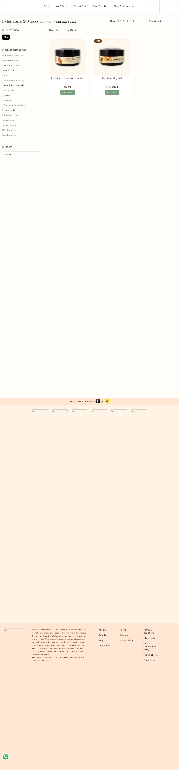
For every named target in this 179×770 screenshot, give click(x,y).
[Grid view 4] (145, 21)
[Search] (165, 6)
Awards (102, 635)
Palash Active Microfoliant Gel (67, 78)
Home (42, 22)
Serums (8, 100)
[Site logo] (19, 6)
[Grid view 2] (136, 21)
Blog (101, 640)
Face (50, 22)
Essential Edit (8, 70)
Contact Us (104, 645)
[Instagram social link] (104, 668)
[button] (67, 92)
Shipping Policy (150, 655)
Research (124, 635)
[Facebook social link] (100, 668)
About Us (103, 629)
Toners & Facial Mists (14, 105)
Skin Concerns (9, 130)
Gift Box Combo (10, 115)
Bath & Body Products (12, 55)
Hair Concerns (9, 125)
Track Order (149, 660)
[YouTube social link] (107, 668)
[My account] (153, 6)
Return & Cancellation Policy (149, 646)
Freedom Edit (8, 110)
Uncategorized (9, 135)
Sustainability (126, 640)
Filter (6, 37)
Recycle (124, 629)
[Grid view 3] (140, 21)
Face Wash (9, 90)
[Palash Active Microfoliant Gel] (67, 57)
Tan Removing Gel (112, 78)
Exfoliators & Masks (14, 85)
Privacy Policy (150, 638)
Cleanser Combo (10, 65)
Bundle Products (10, 60)
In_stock (71, 30)
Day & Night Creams (14, 80)
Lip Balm (8, 95)
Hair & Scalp (8, 120)
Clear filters (55, 30)
